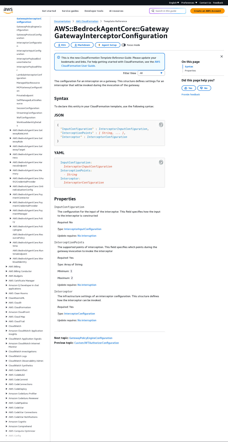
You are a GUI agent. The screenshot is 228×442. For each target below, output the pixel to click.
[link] (115, 21)
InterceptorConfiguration (107, 137)
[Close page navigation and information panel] (221, 56)
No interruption (87, 235)
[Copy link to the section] (52, 98)
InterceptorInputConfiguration (123, 129)
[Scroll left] (40, 11)
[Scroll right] (126, 11)
